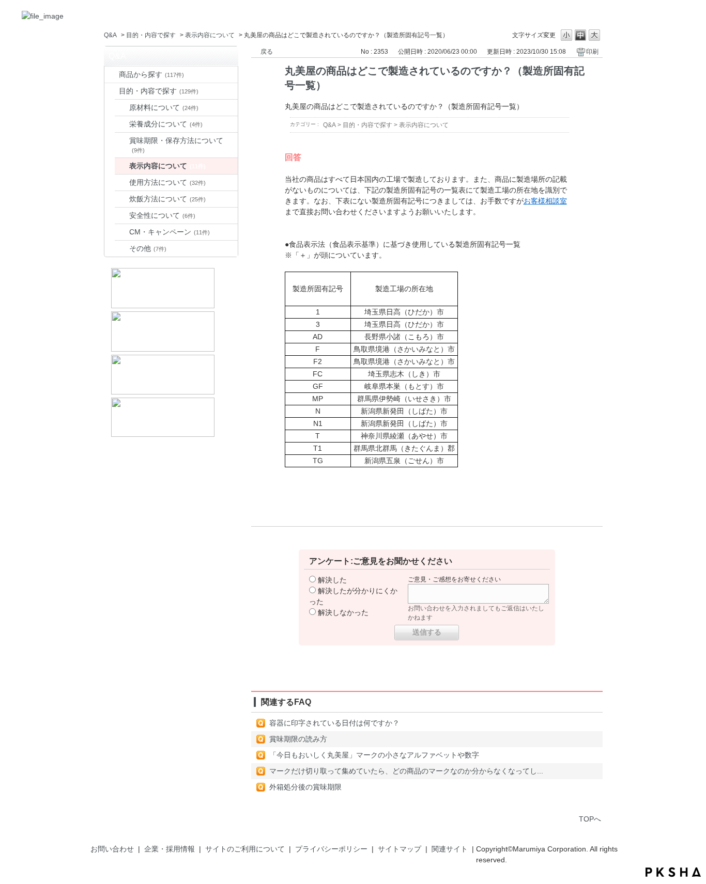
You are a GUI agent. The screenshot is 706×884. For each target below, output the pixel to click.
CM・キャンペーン (169, 232)
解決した (332, 580)
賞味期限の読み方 (298, 739)
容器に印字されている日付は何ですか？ (334, 723)
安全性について (162, 215)
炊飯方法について (167, 199)
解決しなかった (343, 612)
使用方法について (167, 182)
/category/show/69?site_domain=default (111, 74)
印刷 (592, 51)
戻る (266, 51)
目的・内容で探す (151, 35)
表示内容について (210, 35)
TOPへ (590, 819)
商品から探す (151, 74)
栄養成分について (166, 124)
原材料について (163, 107)
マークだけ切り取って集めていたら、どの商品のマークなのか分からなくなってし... (406, 771)
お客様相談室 (545, 201)
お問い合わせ (112, 849)
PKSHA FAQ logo (673, 872)
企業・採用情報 (169, 849)
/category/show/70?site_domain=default (111, 91)
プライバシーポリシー (331, 849)
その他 (147, 248)
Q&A (110, 35)
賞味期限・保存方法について (176, 144)
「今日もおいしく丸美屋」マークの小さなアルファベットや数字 (374, 755)
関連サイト (450, 849)
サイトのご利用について (245, 849)
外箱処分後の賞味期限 (305, 787)
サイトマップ (399, 849)
